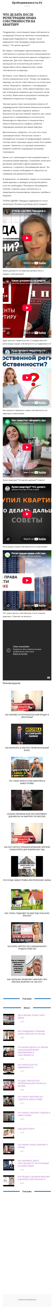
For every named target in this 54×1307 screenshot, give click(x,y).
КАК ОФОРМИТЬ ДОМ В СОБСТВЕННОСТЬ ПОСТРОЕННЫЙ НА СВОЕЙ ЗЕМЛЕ (33, 1163)
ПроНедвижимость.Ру (27, 2)
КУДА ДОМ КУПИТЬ (26, 1128)
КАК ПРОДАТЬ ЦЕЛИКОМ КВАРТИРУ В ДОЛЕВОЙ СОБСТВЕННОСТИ (34, 1178)
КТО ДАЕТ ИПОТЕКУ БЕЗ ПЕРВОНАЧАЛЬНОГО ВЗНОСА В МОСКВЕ (32, 1083)
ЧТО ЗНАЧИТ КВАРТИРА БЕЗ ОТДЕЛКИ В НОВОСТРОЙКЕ (30, 1098)
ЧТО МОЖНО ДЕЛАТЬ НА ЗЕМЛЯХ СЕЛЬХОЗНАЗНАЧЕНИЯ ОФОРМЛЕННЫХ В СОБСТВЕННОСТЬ (33, 1051)
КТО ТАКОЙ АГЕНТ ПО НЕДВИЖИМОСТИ (27, 1066)
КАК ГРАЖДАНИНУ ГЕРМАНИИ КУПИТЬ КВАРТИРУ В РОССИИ (31, 1032)
